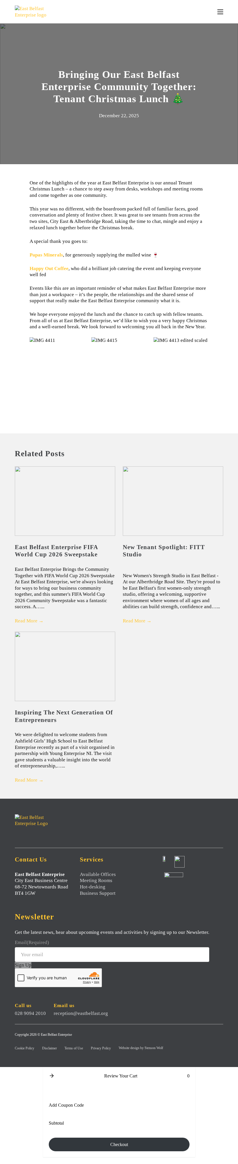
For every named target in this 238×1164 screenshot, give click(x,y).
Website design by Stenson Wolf (141, 1048)
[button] (52, 1076)
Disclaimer (49, 1048)
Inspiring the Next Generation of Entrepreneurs (64, 716)
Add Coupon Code (66, 1105)
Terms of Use (73, 1048)
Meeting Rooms (96, 880)
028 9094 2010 (30, 1013)
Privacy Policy (101, 1048)
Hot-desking (92, 887)
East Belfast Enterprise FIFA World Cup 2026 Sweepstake (56, 551)
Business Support (98, 893)
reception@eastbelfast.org (81, 1013)
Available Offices (98, 874)
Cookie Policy (24, 1048)
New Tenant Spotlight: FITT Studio (164, 551)
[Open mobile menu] (220, 12)
